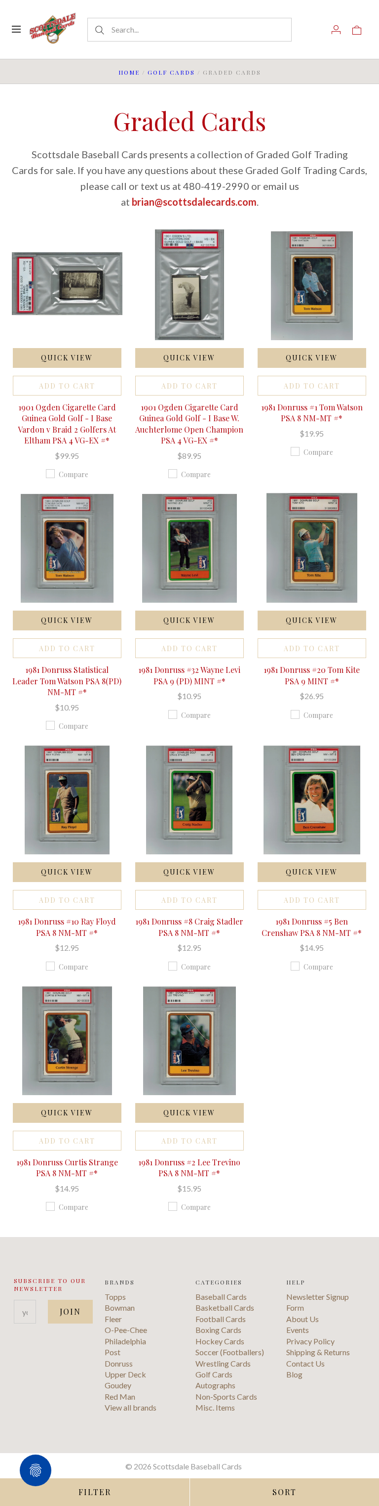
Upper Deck (125, 1374)
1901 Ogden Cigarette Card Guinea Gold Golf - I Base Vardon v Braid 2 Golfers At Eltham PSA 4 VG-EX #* (67, 423)
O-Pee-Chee (126, 1329)
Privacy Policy (310, 1341)
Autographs (215, 1385)
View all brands (130, 1407)
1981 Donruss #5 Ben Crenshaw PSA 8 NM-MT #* (312, 926)
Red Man (120, 1396)
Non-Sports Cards (226, 1396)
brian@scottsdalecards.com (194, 202)
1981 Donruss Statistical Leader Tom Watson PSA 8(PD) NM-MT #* (66, 680)
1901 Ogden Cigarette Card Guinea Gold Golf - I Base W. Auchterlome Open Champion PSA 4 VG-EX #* (189, 423)
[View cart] (356, 29)
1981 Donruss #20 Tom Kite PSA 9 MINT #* (312, 675)
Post (112, 1352)
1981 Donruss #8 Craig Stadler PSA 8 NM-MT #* (189, 926)
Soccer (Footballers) (229, 1352)
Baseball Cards (221, 1296)
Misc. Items (215, 1407)
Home (129, 72)
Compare (73, 474)
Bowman (120, 1307)
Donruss (119, 1363)
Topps (115, 1296)
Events (297, 1329)
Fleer (113, 1319)
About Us (302, 1319)
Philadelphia (125, 1341)
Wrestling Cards (223, 1363)
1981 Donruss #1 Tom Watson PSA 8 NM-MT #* (312, 412)
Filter (94, 1492)
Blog (294, 1374)
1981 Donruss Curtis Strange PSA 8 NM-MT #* (67, 1167)
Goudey (118, 1385)
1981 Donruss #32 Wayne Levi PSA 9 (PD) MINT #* (189, 675)
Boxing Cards (218, 1329)
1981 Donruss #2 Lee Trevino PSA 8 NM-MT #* (189, 1167)
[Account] (336, 29)
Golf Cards (171, 72)
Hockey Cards (219, 1341)
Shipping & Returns (318, 1352)
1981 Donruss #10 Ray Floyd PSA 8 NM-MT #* (67, 926)
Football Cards (220, 1319)
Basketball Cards (224, 1307)
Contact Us (305, 1363)
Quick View (67, 357)
